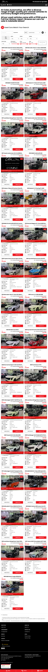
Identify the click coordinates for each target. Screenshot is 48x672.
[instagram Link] (4, 648)
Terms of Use (27, 638)
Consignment (4, 631)
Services (3, 636)
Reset (26, 32)
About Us (26, 627)
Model (21, 36)
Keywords (16, 32)
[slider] (18, 44)
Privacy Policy (28, 636)
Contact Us (17, 79)
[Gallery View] (43, 33)
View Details (6, 79)
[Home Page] (5, 1)
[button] (6, 666)
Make (12, 36)
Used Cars (3, 627)
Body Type (4, 41)
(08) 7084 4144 (6, 658)
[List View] (45, 33)
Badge (30, 36)
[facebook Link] (2, 648)
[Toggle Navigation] (46, 4)
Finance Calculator (5, 640)
